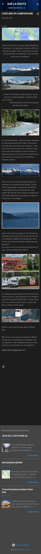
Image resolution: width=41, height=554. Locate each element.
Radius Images (26, 549)
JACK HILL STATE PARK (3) (14, 436)
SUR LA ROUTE (16, 4)
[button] (37, 14)
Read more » (33, 455)
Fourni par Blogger (22, 545)
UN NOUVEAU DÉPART (12, 462)
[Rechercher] (37, 4)
